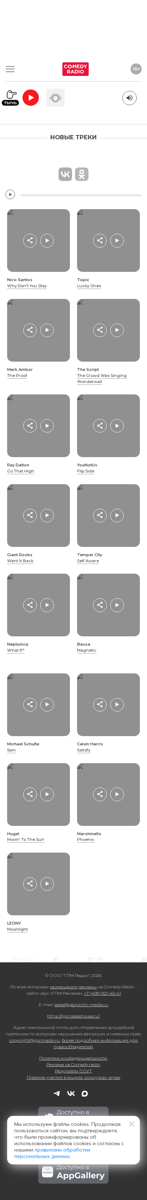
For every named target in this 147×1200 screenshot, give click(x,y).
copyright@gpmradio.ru (34, 1040)
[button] (30, 240)
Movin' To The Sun (25, 839)
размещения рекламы (73, 986)
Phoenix (85, 839)
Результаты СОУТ (73, 1071)
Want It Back (20, 560)
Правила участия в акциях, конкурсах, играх (73, 1077)
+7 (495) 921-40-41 (102, 993)
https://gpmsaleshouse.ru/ (73, 1016)
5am (11, 750)
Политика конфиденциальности (73, 1058)
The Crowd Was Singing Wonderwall (102, 378)
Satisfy (83, 750)
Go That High (20, 471)
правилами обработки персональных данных (52, 1153)
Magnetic (86, 650)
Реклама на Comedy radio (73, 1064)
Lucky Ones (89, 285)
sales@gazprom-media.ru (81, 1004)
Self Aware (88, 560)
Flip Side (85, 471)
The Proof (17, 375)
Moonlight (17, 929)
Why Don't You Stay (27, 285)
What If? (16, 650)
